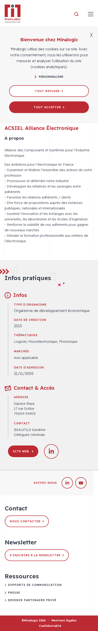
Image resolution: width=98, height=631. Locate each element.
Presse (14, 592)
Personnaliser (51, 76)
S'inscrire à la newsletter (35, 555)
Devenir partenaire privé (32, 600)
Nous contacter (25, 521)
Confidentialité (50, 626)
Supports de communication (35, 585)
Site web (21, 451)
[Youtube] (81, 483)
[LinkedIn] (67, 483)
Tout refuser (47, 91)
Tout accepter (47, 107)
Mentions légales (64, 620)
